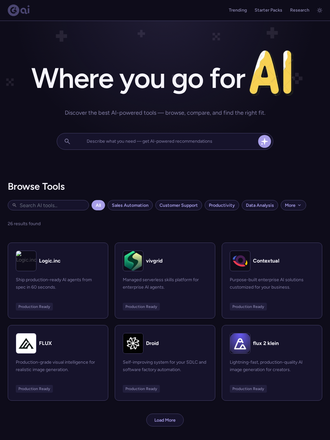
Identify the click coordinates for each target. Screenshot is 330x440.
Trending (238, 10)
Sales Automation (130, 205)
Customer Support (179, 205)
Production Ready (34, 306)
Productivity (222, 205)
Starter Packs (268, 10)
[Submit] (264, 141)
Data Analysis (260, 205)
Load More (165, 420)
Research (299, 10)
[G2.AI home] (19, 10)
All (98, 205)
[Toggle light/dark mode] (319, 10)
